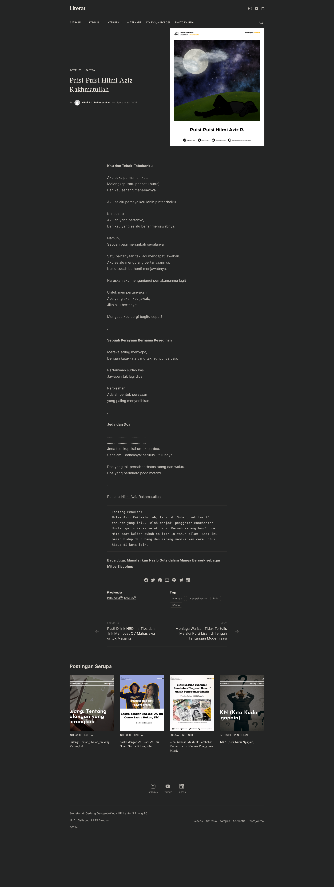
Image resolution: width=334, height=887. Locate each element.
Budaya (174, 735)
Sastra (90, 70)
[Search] (261, 22)
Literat (78, 8)
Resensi (198, 821)
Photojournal (185, 22)
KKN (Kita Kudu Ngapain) (237, 742)
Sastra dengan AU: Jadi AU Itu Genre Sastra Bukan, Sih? (139, 744)
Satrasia (75, 22)
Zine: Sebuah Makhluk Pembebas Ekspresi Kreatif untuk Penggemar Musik (191, 746)
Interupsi (113, 22)
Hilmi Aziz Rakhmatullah (96, 102)
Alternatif (134, 22)
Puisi (215, 598)
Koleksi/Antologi (158, 22)
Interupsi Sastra (198, 598)
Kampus (94, 22)
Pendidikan (241, 735)
